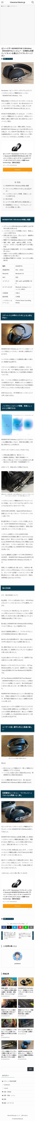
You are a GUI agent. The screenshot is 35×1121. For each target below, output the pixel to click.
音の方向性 (9, 199)
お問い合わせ (24, 1115)
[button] (3, 927)
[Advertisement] (17, 25)
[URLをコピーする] (31, 927)
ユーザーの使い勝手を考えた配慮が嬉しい (19, 202)
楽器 (5, 1099)
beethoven (7, 1084)
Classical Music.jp (17, 2)
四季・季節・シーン (9, 1095)
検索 (30, 1069)
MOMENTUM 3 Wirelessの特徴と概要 (17, 185)
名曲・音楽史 (7, 1092)
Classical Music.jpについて (13, 1115)
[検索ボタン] (32, 2)
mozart (6, 1088)
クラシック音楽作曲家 (10, 1081)
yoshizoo (17, 963)
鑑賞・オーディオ (8, 58)
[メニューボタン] (2, 2)
